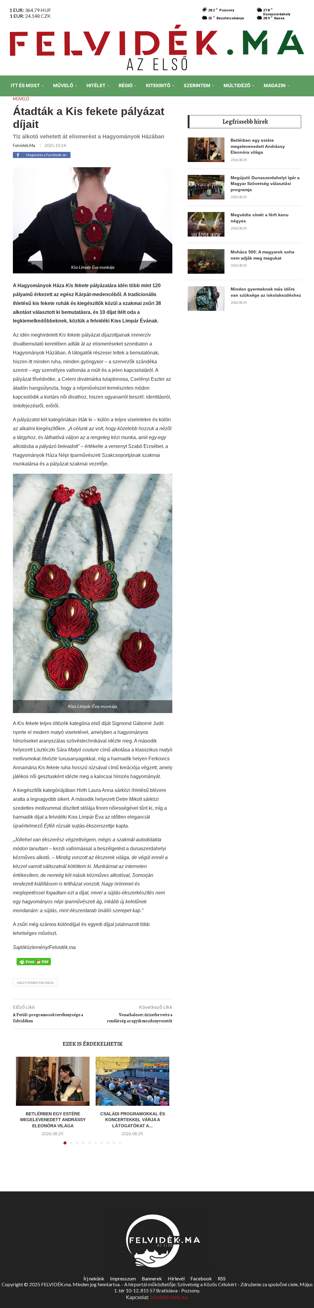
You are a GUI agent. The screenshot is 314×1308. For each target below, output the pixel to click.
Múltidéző (237, 85)
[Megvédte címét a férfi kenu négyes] (206, 224)
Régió (126, 85)
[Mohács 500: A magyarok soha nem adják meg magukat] (206, 261)
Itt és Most (25, 85)
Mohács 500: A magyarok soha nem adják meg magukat (262, 254)
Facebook (201, 1278)
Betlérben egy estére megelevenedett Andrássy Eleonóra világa (53, 1119)
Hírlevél (176, 1278)
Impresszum (123, 1278)
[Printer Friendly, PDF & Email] (34, 961)
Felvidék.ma (24, 145)
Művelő (63, 85)
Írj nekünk (93, 1278)
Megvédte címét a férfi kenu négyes (260, 217)
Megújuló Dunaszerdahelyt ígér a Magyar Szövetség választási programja (265, 183)
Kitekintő (158, 85)
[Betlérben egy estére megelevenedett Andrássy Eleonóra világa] (53, 1081)
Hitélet (95, 85)
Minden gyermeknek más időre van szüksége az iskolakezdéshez (266, 292)
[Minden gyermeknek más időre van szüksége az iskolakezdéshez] (206, 298)
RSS (222, 1278)
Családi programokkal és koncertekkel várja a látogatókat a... (132, 1119)
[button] (24, 1104)
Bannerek (152, 1278)
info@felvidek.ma (169, 1297)
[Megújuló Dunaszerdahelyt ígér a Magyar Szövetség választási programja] (206, 187)
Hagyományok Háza (35, 983)
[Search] (305, 128)
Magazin (274, 85)
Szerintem (197, 85)
